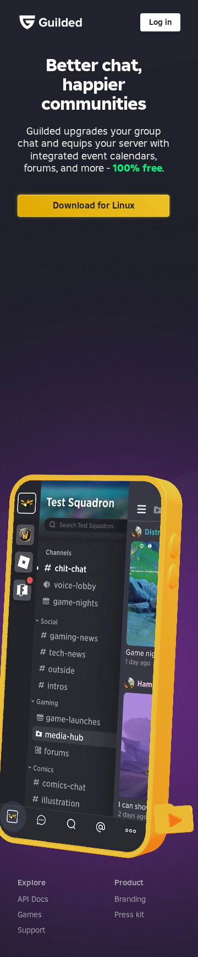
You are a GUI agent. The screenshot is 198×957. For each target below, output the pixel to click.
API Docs (33, 899)
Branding (130, 899)
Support (31, 930)
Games (30, 914)
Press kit (129, 914)
